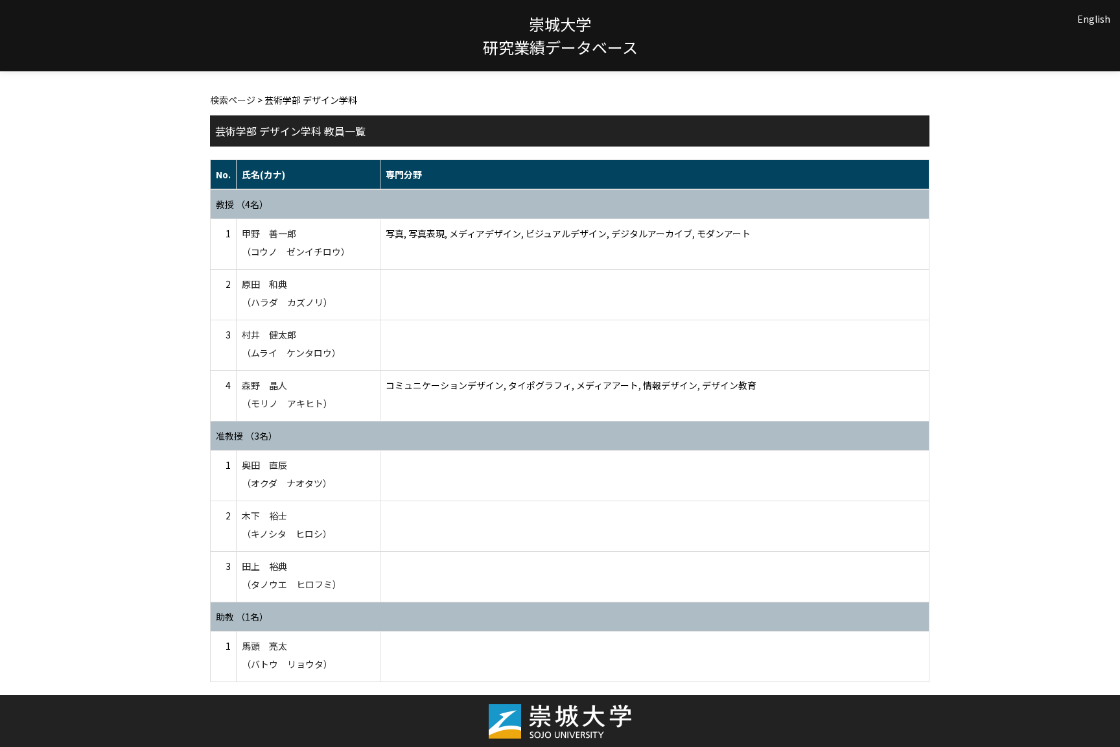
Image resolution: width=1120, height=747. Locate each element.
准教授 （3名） (246, 435)
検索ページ (232, 99)
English (1093, 18)
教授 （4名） (242, 204)
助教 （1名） (242, 616)
